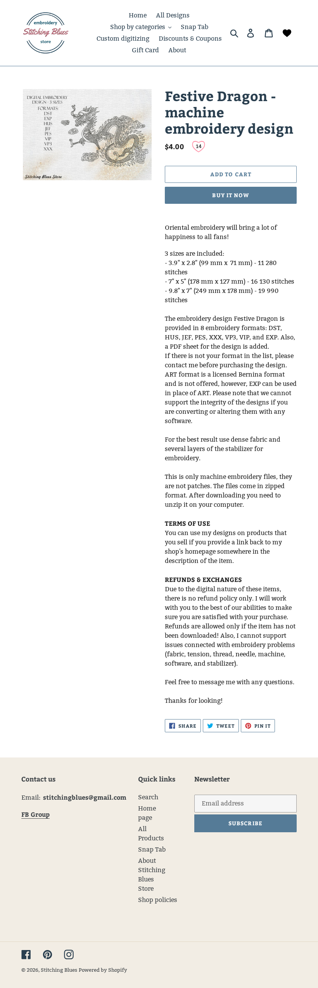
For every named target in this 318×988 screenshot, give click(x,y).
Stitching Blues (59, 970)
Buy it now (230, 195)
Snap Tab (152, 849)
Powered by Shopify (103, 970)
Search (148, 797)
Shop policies (157, 900)
